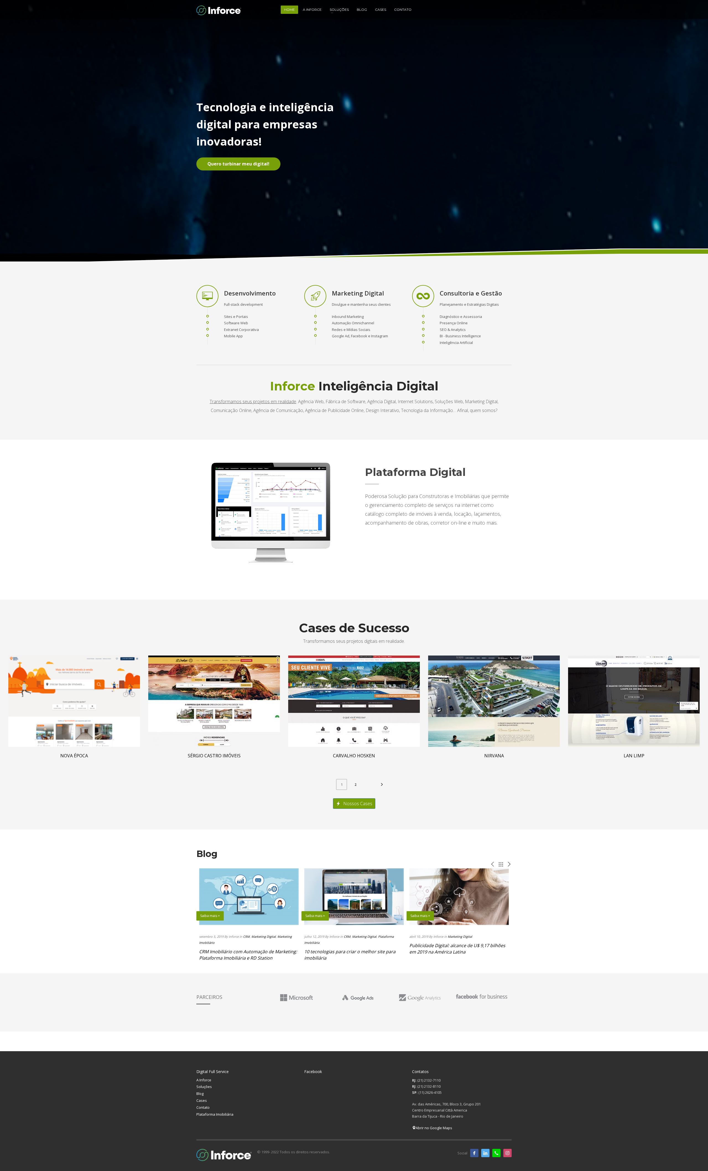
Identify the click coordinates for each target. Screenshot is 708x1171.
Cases (201, 1100)
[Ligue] (496, 1153)
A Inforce (203, 1079)
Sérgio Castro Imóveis (214, 756)
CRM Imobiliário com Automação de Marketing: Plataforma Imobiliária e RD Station (248, 955)
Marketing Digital (263, 936)
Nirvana (494, 756)
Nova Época (74, 756)
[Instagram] (507, 1153)
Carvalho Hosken (354, 756)
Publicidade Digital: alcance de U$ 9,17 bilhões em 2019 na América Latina (457, 948)
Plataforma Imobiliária (214, 1114)
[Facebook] (474, 1153)
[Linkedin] (485, 1153)
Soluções (204, 1086)
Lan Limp (634, 756)
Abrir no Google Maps (434, 1127)
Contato (203, 1107)
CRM (246, 936)
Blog (200, 1093)
